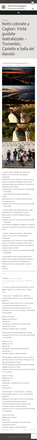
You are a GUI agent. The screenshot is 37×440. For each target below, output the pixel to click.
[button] (33, 8)
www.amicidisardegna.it (9, 271)
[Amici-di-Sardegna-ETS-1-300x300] (3, 7)
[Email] (32, 3)
